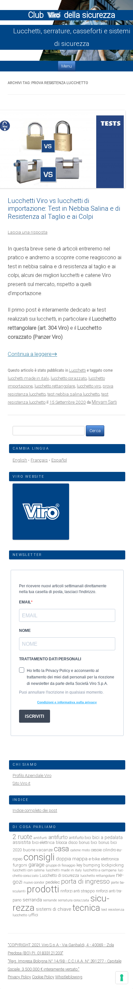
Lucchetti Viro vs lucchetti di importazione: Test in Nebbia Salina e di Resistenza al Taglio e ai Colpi (64, 208)
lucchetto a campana (100, 870)
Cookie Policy (43, 976)
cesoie (96, 849)
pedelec (53, 882)
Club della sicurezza (71, 15)
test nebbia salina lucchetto (73, 394)
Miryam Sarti (104, 402)
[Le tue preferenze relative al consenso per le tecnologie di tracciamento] (122, 978)
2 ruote (22, 837)
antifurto (58, 837)
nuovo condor (34, 882)
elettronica (110, 858)
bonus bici (88, 842)
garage (36, 865)
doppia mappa (71, 859)
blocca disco (66, 842)
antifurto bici (80, 837)
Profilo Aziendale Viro (32, 775)
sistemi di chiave (53, 909)
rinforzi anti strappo (77, 890)
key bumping (88, 865)
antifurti (40, 838)
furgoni (20, 864)
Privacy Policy (19, 976)
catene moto (80, 850)
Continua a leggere (32, 354)
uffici (33, 914)
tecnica (86, 908)
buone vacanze (38, 849)
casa (61, 848)
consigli (39, 857)
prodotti (43, 889)
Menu (66, 66)
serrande (50, 900)
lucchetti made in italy (28, 378)
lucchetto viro (89, 386)
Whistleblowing (68, 976)
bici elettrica (43, 842)
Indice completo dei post (35, 810)
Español (59, 460)
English (20, 460)
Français (39, 460)
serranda (32, 900)
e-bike (94, 858)
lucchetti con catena (29, 870)
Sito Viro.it (21, 783)
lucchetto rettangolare (55, 386)
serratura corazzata (73, 900)
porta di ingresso (85, 881)
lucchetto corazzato (69, 378)
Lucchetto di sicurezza (59, 875)
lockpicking (112, 864)
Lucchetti (77, 370)
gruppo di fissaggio (60, 865)
